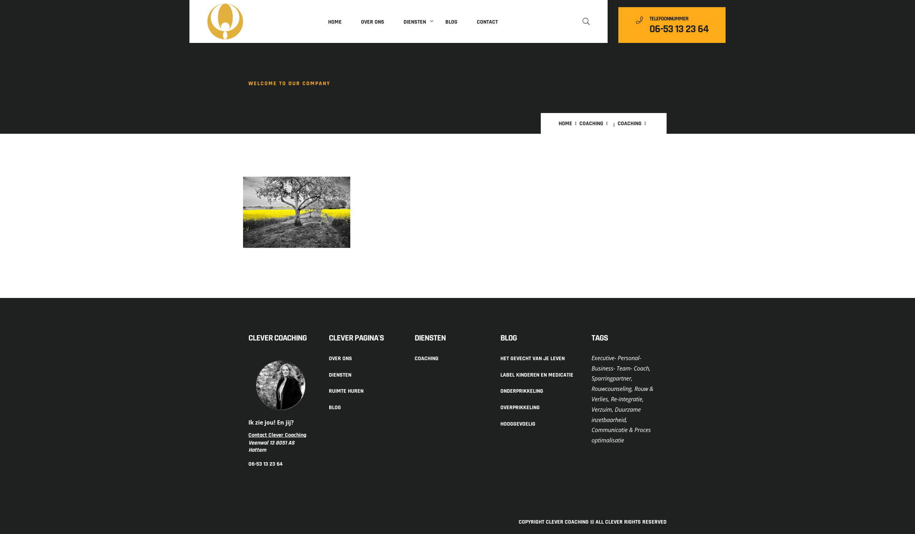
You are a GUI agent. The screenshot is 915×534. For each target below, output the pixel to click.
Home (335, 22)
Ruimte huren (346, 391)
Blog (451, 22)
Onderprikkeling (521, 391)
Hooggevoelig (517, 424)
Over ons (372, 22)
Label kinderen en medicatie (536, 375)
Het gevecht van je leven (532, 358)
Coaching (591, 124)
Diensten (415, 22)
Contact (487, 22)
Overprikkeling (520, 407)
